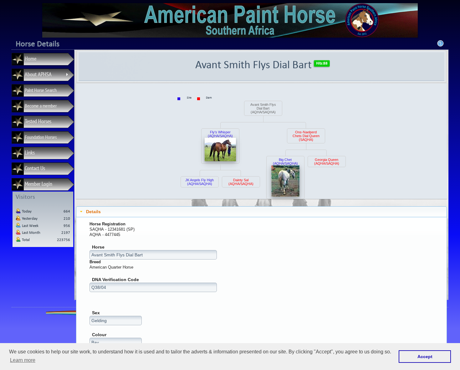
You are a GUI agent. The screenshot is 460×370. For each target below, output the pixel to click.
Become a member (41, 106)
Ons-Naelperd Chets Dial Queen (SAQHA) (306, 135)
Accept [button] (424, 356)
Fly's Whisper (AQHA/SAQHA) (220, 134)
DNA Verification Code (115, 279)
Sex (96, 313)
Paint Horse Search (41, 90)
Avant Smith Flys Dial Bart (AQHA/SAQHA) (263, 108)
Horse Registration (107, 224)
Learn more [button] (22, 360)
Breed (95, 262)
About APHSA (47, 75)
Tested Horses (38, 121)
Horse (98, 247)
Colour (99, 334)
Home (30, 58)
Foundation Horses (41, 137)
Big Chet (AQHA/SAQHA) (285, 161)
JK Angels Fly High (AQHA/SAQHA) (199, 182)
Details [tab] (93, 211)
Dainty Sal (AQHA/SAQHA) (240, 182)
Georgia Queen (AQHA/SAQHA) (326, 161)
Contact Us (35, 168)
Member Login (38, 184)
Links (30, 152)
